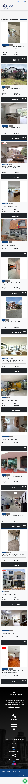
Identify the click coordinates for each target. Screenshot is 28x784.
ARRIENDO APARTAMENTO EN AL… (13, 47)
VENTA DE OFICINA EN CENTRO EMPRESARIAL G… (13, 515)
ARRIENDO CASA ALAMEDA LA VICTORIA (11, 282)
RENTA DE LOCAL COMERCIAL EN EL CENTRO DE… (13, 476)
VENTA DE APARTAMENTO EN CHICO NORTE (11, 166)
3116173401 (14, 724)
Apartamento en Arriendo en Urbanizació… (12, 127)
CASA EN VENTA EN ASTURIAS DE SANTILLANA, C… (13, 631)
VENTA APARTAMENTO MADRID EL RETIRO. (11, 243)
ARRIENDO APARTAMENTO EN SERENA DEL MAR (12, 360)
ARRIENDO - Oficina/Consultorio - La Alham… (13, 554)
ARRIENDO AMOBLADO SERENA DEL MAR (11, 205)
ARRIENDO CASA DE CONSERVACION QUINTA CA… (13, 88)
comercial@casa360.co (14, 751)
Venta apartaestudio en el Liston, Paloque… (13, 437)
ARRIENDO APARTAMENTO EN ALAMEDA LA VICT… (13, 670)
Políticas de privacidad (14, 707)
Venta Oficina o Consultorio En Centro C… (12, 399)
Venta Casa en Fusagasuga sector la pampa (13, 593)
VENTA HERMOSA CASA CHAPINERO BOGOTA (12, 321)
